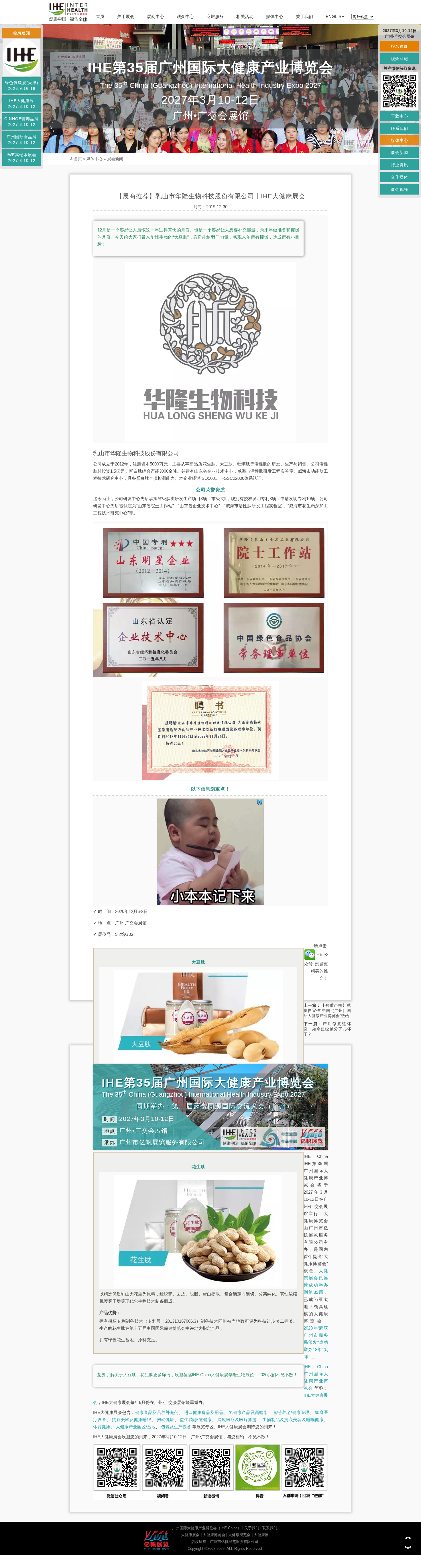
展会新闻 (115, 159)
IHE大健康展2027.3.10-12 (22, 103)
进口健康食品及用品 (203, 1412)
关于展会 (125, 16)
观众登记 (399, 58)
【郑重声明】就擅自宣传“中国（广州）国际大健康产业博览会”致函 (327, 1010)
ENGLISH (335, 16)
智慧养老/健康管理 (292, 1412)
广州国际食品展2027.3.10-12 (22, 139)
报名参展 (399, 46)
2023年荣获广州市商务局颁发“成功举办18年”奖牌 (316, 1342)
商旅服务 (215, 16)
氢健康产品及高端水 (248, 1412)
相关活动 (244, 16)
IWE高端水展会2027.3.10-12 (21, 157)
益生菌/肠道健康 (196, 1419)
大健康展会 (190, 1535)
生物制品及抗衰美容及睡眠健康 (293, 1419)
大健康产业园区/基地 (136, 1426)
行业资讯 (399, 165)
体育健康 (101, 1426)
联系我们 (269, 1528)
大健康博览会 (214, 1535)
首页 (100, 16)
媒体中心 (274, 16)
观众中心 (185, 16)
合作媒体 (399, 177)
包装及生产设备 (176, 1426)
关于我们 (304, 16)
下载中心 (399, 116)
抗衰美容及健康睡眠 (131, 1419)
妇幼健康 (165, 1419)
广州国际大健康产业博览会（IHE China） (206, 1528)
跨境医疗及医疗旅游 (237, 1419)
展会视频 (399, 189)
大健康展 (261, 1535)
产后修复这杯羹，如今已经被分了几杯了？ (327, 1028)
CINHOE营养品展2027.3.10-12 (21, 121)
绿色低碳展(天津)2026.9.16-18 (21, 85)
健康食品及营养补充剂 (157, 1412)
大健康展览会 (239, 1535)
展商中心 (155, 16)
